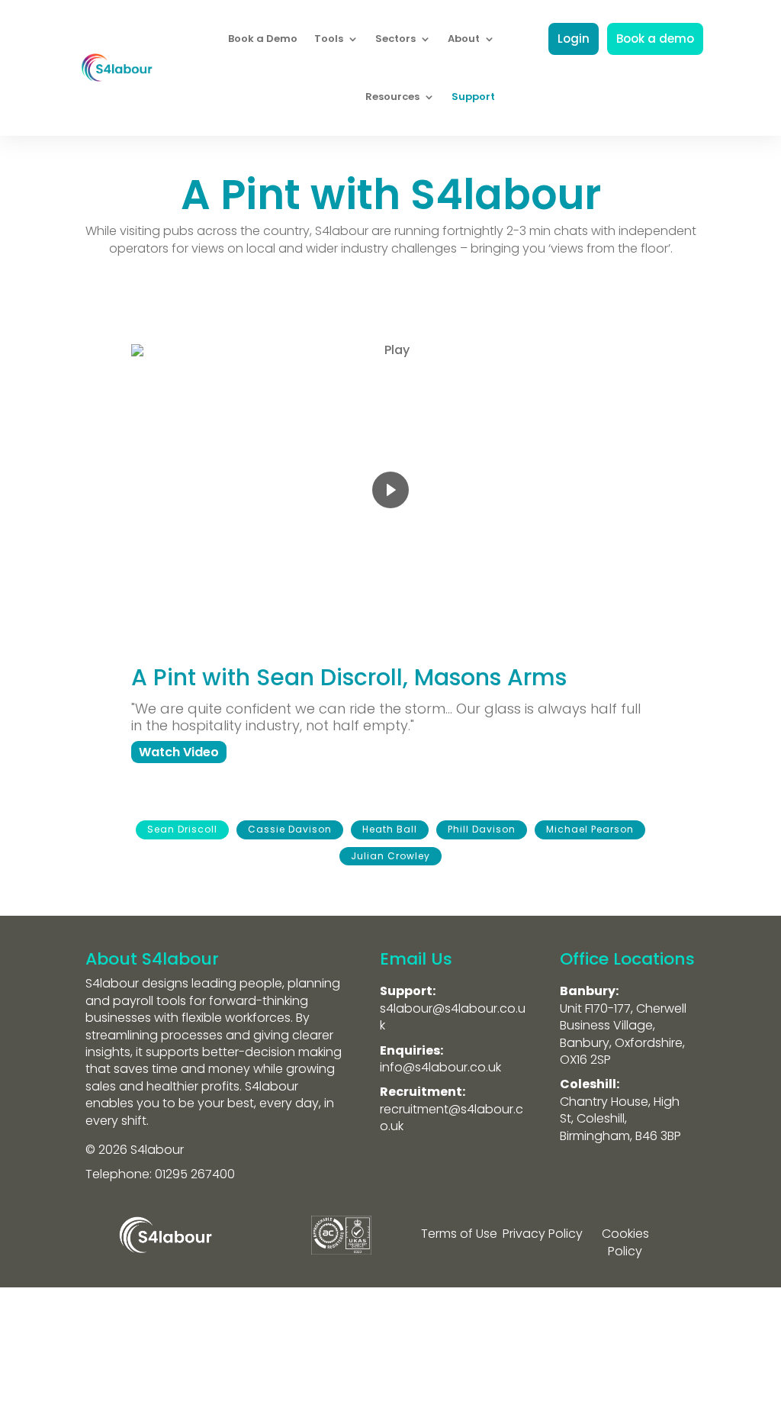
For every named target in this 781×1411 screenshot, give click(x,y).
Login (574, 39)
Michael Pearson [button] (590, 829)
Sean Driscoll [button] (182, 829)
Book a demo (655, 39)
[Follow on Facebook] (421, 1346)
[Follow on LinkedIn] (360, 1346)
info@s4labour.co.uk (440, 1067)
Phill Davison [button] (482, 829)
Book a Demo (262, 38)
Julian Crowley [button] (390, 855)
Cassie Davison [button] (290, 829)
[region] (390, 583)
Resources (392, 96)
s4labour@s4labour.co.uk (452, 1017)
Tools (328, 38)
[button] (178, 752)
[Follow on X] (390, 1346)
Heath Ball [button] (389, 829)
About (464, 38)
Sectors (395, 38)
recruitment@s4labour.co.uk (451, 1117)
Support (473, 96)
